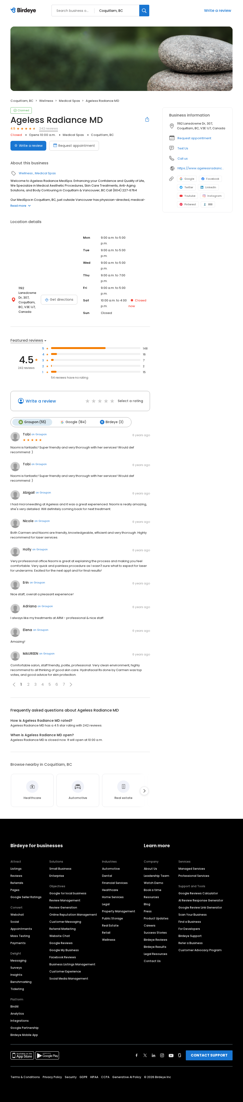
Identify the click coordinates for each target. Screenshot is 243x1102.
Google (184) (75, 422)
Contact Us (152, 961)
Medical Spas (69, 101)
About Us (150, 869)
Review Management (64, 900)
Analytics (17, 1014)
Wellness (46, 101)
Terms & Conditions (25, 1077)
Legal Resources (155, 954)
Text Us (183, 148)
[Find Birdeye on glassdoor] (179, 1055)
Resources (151, 897)
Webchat (17, 915)
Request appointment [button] (194, 138)
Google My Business (64, 950)
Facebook (212, 179)
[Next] (144, 791)
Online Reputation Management (73, 915)
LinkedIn (210, 187)
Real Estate (110, 925)
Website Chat (59, 936)
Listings (16, 869)
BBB (210, 204)
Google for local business (67, 893)
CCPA (105, 1077)
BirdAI (14, 1006)
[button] (71, 684)
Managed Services (191, 869)
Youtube (189, 196)
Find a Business (189, 922)
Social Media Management (68, 979)
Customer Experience (65, 971)
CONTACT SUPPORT (209, 1055)
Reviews (16, 876)
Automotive (111, 869)
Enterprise (56, 876)
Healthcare (110, 890)
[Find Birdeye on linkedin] (153, 1055)
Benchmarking (21, 982)
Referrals (16, 883)
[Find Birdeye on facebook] (137, 1055)
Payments (18, 943)
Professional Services (193, 876)
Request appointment (76, 145)
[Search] (144, 10)
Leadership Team (156, 876)
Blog (147, 904)
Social (14, 922)
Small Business (60, 869)
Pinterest (190, 204)
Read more (18, 206)
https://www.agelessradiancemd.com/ (202, 168)
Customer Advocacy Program (200, 950)
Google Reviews (61, 943)
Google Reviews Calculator (198, 893)
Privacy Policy (52, 1077)
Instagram (214, 196)
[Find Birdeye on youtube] (171, 1055)
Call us (183, 158)
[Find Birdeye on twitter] (145, 1055)
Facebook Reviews (62, 957)
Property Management (118, 911)
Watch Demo (153, 883)
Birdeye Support (190, 936)
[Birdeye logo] (24, 10)
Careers (149, 925)
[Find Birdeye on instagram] (162, 1055)
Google (189, 179)
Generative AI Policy (126, 1077)
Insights (16, 975)
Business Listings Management (72, 964)
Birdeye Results (155, 947)
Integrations (19, 1021)
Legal (106, 904)
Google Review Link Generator (200, 907)
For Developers (189, 929)
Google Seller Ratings (26, 897)
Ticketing (17, 989)
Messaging (18, 961)
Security (71, 1077)
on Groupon (39, 434)
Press (148, 911)
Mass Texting (20, 936)
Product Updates (156, 918)
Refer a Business (190, 943)
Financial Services (115, 883)
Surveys (16, 968)
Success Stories (155, 933)
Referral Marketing (62, 929)
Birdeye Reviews (155, 940)
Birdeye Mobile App (24, 1035)
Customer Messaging (65, 922)
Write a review (217, 10)
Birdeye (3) (114, 422)
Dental (107, 876)
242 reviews (48, 128)
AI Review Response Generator (200, 900)
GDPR (83, 1077)
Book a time (152, 890)
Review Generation (63, 907)
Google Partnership (24, 1028)
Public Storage (112, 918)
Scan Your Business (192, 915)
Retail (106, 933)
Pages (14, 890)
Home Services (113, 897)
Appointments (21, 929)
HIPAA (94, 1077)
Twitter (188, 187)
